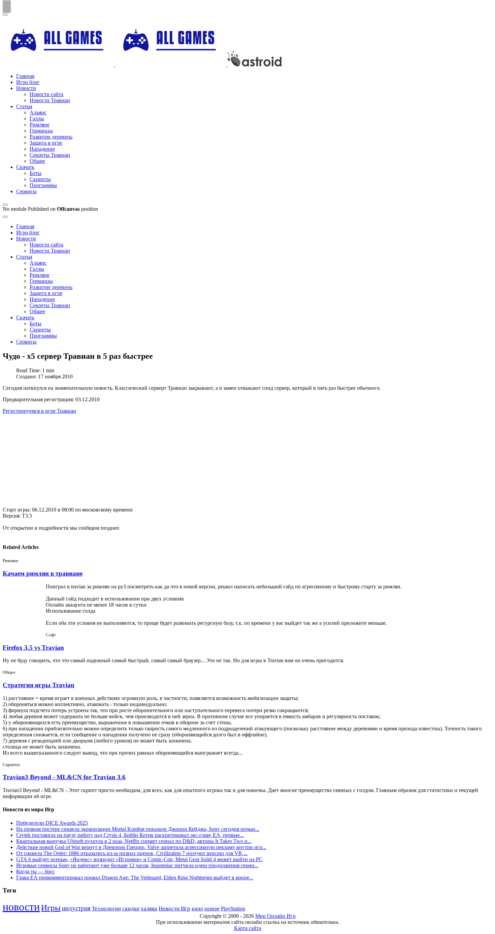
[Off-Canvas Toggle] (5, 205)
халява (149, 908)
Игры (51, 907)
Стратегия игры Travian (38, 685)
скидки (130, 908)
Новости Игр (174, 908)
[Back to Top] (7, 6)
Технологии (106, 908)
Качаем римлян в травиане (42, 573)
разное (212, 909)
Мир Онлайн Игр (275, 916)
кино (197, 908)
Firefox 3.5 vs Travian (33, 647)
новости (21, 907)
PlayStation (233, 908)
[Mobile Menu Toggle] (5, 14)
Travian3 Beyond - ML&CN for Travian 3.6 (64, 777)
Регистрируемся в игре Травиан (39, 411)
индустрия (76, 908)
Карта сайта (247, 928)
